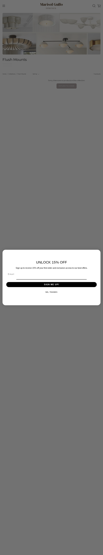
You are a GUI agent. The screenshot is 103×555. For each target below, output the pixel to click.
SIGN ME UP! (51, 284)
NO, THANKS (52, 292)
